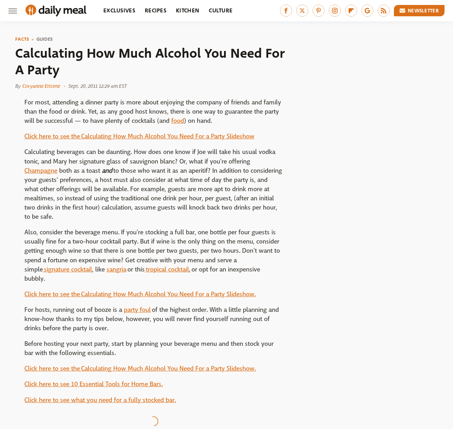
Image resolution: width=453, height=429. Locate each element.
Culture (221, 10)
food (177, 121)
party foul (137, 310)
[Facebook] (286, 11)
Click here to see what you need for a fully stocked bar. (100, 400)
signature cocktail (67, 269)
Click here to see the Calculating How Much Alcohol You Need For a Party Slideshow (139, 136)
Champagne (40, 171)
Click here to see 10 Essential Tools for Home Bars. (93, 384)
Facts (22, 39)
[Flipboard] (351, 11)
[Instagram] (335, 11)
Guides (44, 39)
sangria (116, 269)
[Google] (367, 11)
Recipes (155, 10)
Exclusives (119, 10)
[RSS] (384, 11)
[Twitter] (302, 11)
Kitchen (187, 10)
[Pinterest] (318, 11)
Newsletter (423, 10)
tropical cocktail (167, 269)
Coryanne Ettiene (41, 86)
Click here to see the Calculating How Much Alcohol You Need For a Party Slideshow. (140, 294)
